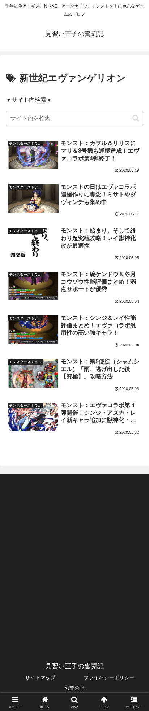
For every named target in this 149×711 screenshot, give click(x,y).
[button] (135, 118)
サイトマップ (40, 677)
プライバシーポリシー (109, 677)
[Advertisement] (74, 558)
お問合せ (74, 688)
